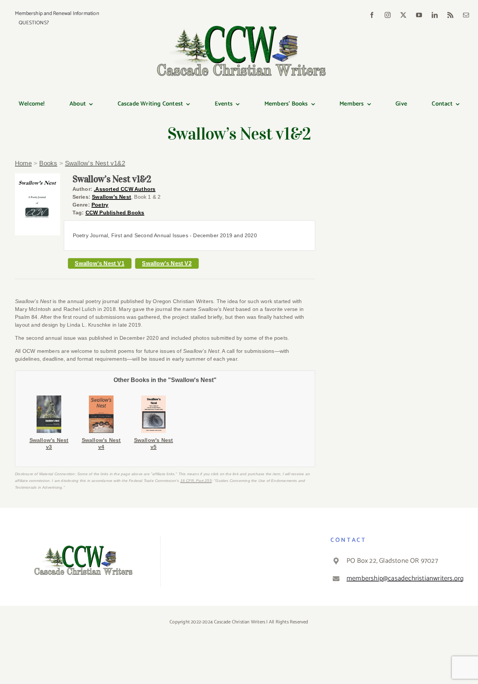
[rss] (450, 15)
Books (48, 163)
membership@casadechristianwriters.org (404, 578)
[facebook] (372, 15)
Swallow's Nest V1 (99, 263)
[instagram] (388, 15)
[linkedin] (435, 15)
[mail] (466, 15)
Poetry (99, 205)
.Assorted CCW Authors (124, 189)
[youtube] (419, 15)
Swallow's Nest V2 (166, 263)
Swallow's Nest (111, 197)
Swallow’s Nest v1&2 (95, 163)
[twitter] (403, 15)
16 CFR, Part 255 (196, 481)
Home (23, 163)
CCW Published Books (115, 213)
